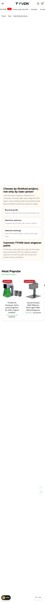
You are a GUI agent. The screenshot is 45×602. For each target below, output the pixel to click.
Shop (9, 16)
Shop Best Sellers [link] (9, 274)
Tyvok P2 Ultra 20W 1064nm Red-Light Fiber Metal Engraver (33, 306)
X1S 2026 (5, 9)
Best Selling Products (21, 16)
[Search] (38, 3)
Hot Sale (34, 9)
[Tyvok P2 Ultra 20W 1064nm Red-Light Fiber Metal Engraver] (33, 289)
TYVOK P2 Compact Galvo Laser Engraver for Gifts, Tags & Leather (12, 308)
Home (4, 16)
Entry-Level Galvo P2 (20, 9)
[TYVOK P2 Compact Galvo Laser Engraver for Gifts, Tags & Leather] (12, 289)
